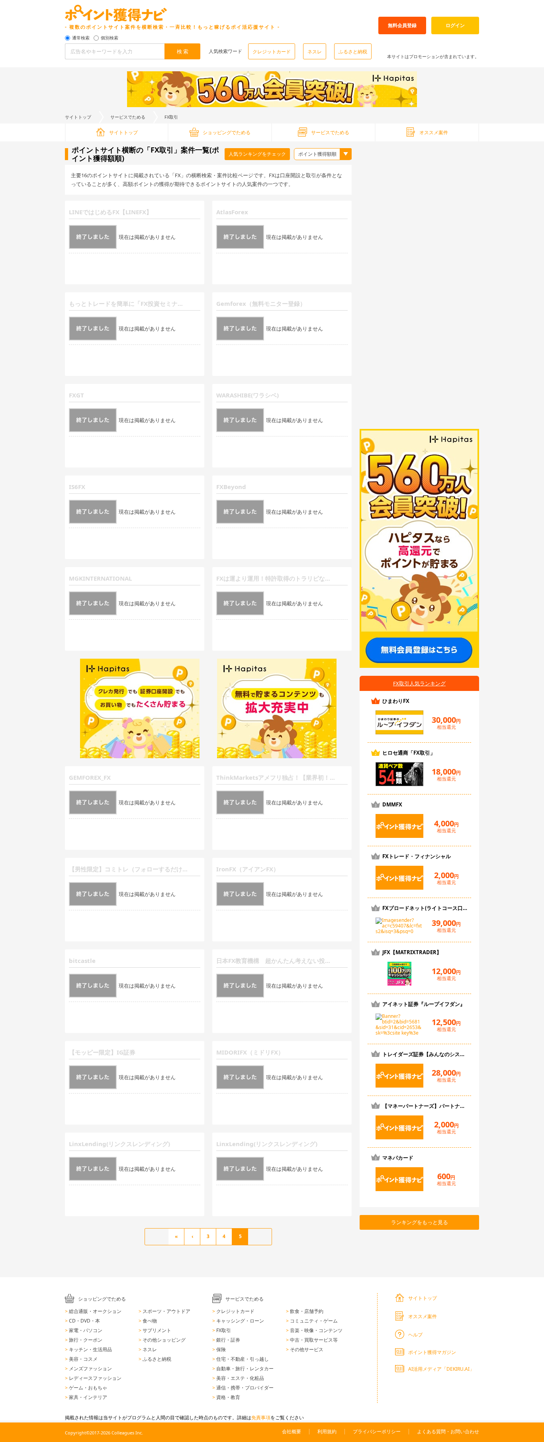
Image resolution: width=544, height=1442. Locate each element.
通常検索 (81, 38)
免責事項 (260, 1417)
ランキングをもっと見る (419, 1222)
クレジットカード (271, 51)
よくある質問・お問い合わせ (448, 1431)
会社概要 (291, 1431)
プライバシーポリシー (377, 1431)
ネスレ (314, 51)
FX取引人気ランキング (419, 683)
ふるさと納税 (353, 51)
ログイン (455, 25)
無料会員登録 (402, 25)
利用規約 (327, 1431)
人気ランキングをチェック (257, 154)
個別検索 (109, 38)
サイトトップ (78, 117)
